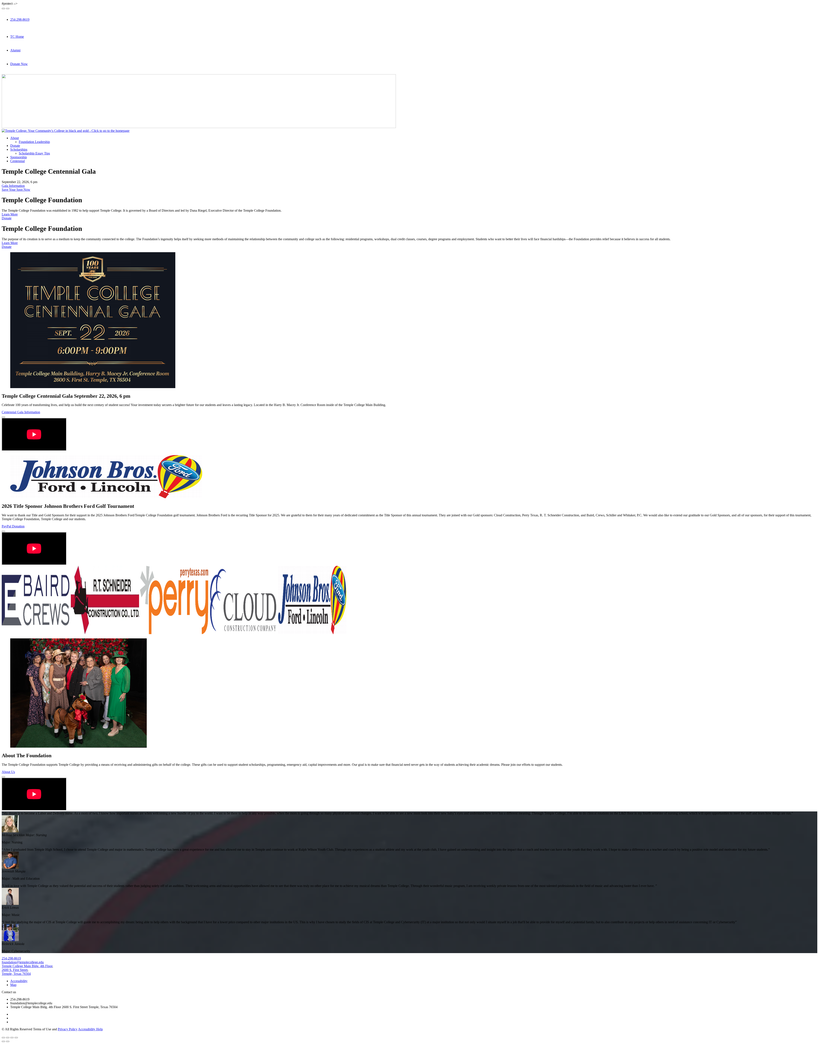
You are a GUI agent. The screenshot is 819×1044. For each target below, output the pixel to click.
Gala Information (13, 186)
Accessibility (19, 981)
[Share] (7, 1037)
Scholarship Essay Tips (34, 153)
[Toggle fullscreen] (12, 1037)
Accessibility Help (90, 1029)
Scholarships (18, 149)
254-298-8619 (19, 19)
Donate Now (19, 64)
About (14, 138)
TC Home (17, 36)
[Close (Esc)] (3, 1037)
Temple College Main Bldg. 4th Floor (27, 966)
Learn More (10, 214)
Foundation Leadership (34, 142)
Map (13, 985)
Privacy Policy (67, 1029)
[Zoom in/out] (16, 1037)
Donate (15, 145)
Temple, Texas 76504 (16, 974)
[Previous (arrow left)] (3, 1041)
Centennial (17, 161)
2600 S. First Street (15, 970)
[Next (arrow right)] (7, 1041)
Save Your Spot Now (16, 189)
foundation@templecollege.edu (23, 962)
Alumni (15, 50)
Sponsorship (18, 157)
